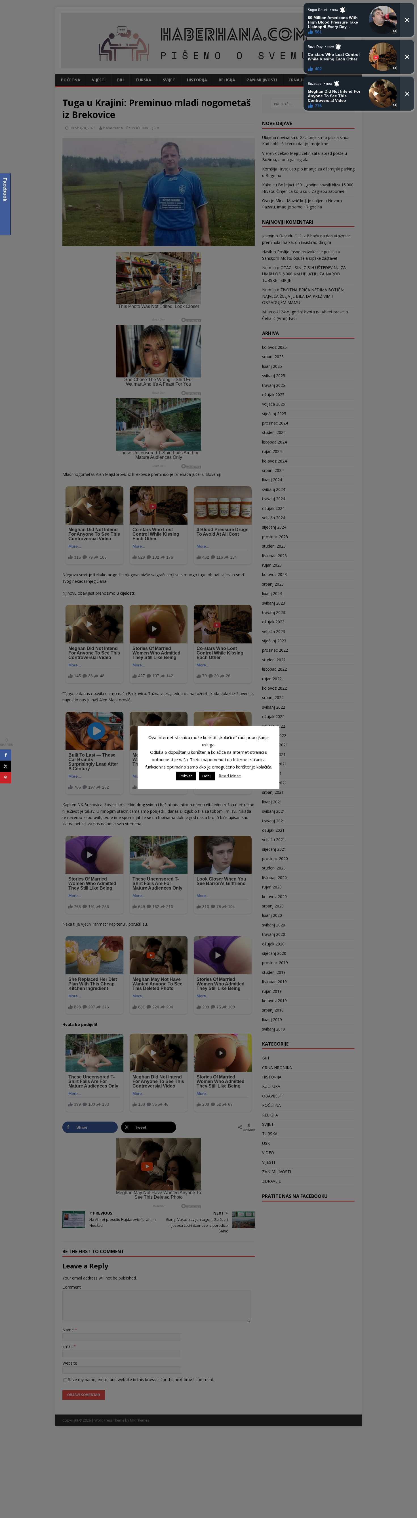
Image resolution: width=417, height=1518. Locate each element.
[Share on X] (5, 766)
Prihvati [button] (186, 775)
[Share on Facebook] (5, 755)
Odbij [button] (206, 775)
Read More (230, 775)
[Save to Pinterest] (5, 778)
